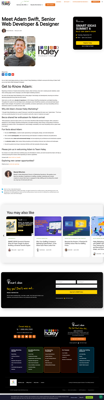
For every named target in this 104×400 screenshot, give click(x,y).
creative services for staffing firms (41, 192)
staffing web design (21, 190)
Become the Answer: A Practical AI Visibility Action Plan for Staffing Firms (76, 243)
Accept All (89, 397)
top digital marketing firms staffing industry (35, 190)
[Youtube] (26, 336)
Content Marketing (41, 238)
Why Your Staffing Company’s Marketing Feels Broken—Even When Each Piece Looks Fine (46, 243)
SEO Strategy (82, 238)
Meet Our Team (7, 189)
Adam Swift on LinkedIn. (15, 157)
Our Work (58, 1)
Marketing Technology (71, 238)
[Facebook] (15, 336)
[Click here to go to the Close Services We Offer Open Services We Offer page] (27, 5)
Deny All (81, 397)
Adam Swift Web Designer (16, 193)
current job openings (14, 164)
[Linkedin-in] (19, 336)
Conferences (11, 238)
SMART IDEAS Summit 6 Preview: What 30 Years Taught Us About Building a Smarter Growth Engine (19, 243)
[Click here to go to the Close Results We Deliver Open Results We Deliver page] (42, 5)
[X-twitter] (22, 336)
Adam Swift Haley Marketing (10, 190)
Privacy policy (74, 397)
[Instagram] (30, 336)
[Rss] (34, 336)
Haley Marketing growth (50, 190)
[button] (102, 1)
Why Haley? (66, 1)
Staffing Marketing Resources (80, 1)
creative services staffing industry (26, 192)
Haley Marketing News (16, 189)
